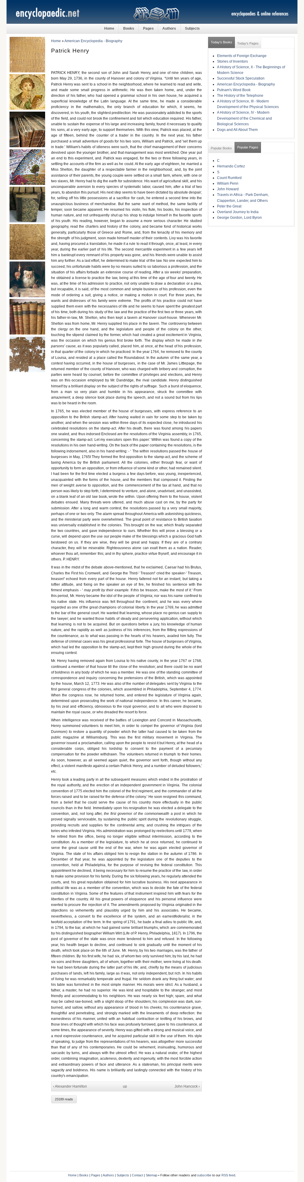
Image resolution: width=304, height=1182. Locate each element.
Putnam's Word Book (234, 90)
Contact (137, 1175)
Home (109, 28)
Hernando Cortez (231, 166)
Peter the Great (229, 206)
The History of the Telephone (240, 96)
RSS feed (228, 1175)
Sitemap (151, 1175)
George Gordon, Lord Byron (239, 218)
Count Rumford (229, 178)
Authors (169, 28)
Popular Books (221, 148)
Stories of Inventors (232, 61)
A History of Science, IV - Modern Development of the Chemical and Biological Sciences (244, 118)
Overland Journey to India (238, 212)
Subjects (192, 28)
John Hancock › (187, 1086)
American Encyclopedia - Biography (93, 41)
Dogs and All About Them (237, 130)
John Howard (228, 189)
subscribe (204, 1175)
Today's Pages (248, 43)
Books (128, 28)
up (125, 1086)
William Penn (227, 183)
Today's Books (221, 42)
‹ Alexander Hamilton (70, 1086)
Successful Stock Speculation (241, 78)
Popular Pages (247, 147)
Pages (148, 28)
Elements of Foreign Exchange (242, 56)
